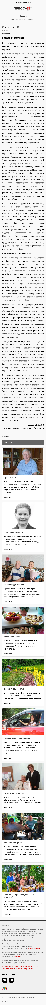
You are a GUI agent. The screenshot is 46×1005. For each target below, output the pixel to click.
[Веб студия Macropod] (23, 988)
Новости (23, 16)
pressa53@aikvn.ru (34, 948)
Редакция (5, 1001)
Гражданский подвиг (14, 532)
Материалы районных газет (23, 19)
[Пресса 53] (23, 8)
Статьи (5, 30)
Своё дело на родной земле (17, 738)
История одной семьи (14, 584)
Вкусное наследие (12, 636)
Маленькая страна (13, 842)
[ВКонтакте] (4, 980)
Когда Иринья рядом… (14, 793)
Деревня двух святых (14, 689)
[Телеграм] (11, 980)
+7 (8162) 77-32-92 (26, 946)
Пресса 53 (17, 956)
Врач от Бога (10, 477)
